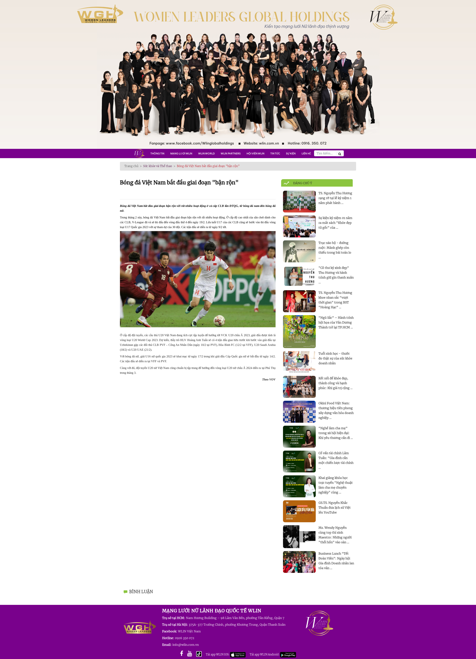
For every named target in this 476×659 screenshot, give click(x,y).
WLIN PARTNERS (231, 153)
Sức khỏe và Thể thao (157, 166)
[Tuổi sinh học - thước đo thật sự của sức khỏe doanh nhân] (299, 362)
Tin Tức (275, 153)
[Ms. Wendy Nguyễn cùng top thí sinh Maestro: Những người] (299, 536)
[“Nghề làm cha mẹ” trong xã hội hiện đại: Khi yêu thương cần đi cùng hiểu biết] (299, 436)
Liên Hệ (306, 153)
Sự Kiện (291, 153)
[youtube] (189, 653)
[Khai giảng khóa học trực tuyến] (299, 486)
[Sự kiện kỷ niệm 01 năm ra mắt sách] (299, 226)
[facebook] (181, 653)
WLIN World (206, 153)
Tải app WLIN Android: (265, 654)
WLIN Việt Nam (189, 631)
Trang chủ (131, 166)
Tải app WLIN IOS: (218, 654)
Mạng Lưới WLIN (181, 153)
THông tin (157, 153)
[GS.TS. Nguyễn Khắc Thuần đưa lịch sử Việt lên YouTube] (299, 511)
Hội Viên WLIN (255, 153)
